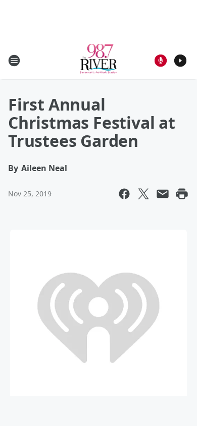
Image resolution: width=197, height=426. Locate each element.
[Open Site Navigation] (14, 61)
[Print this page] (182, 194)
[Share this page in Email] (163, 194)
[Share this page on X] (143, 194)
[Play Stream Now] (180, 61)
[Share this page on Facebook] (124, 194)
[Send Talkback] (161, 61)
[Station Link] (99, 60)
